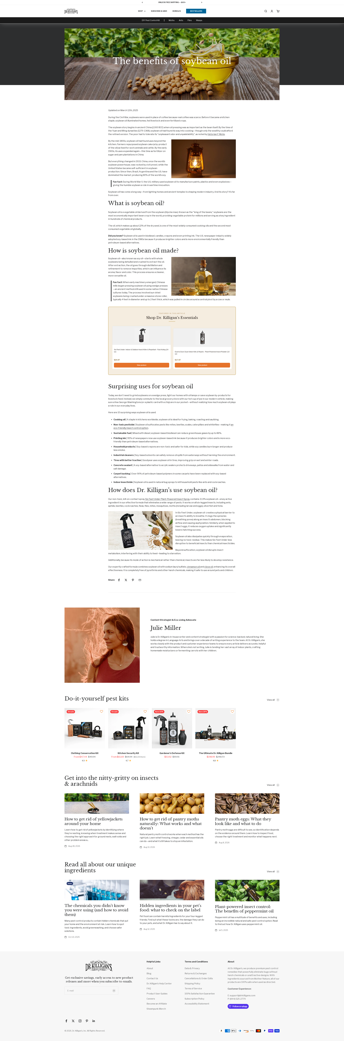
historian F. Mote (216, 134)
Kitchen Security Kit (128, 753)
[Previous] (142, 2)
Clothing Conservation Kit (84, 753)
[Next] (201, 2)
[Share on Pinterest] (133, 580)
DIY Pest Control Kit (151, 20)
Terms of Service (193, 988)
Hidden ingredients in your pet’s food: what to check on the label (170, 908)
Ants (181, 20)
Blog (149, 973)
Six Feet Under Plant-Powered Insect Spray (167, 499)
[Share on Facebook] (119, 580)
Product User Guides (157, 993)
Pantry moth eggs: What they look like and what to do (243, 821)
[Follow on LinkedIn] (94, 1021)
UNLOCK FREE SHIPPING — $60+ (172, 2)
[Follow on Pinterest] (87, 1021)
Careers (151, 998)
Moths (172, 20)
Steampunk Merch (156, 1009)
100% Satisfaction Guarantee (200, 993)
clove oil (208, 566)
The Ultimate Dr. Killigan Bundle (215, 753)
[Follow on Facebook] (66, 1021)
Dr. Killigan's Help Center (159, 983)
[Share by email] (140, 580)
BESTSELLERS (196, 11)
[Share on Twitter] (126, 580)
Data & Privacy (192, 968)
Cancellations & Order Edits (199, 978)
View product (141, 365)
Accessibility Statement (197, 1003)
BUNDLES (177, 11)
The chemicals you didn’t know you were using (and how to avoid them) (96, 910)
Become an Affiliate (157, 1003)
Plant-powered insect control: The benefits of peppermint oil (244, 909)
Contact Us (152, 978)
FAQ (149, 988)
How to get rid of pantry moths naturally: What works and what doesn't (171, 824)
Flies (189, 20)
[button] (101, 711)
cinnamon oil (193, 566)
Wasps (199, 20)
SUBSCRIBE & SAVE (159, 11)
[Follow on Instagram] (80, 1021)
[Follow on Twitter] (73, 1021)
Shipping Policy (192, 983)
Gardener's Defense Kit (172, 753)
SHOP (140, 11)
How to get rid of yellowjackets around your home (93, 821)
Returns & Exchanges (196, 973)
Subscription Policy (194, 998)
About (150, 968)
